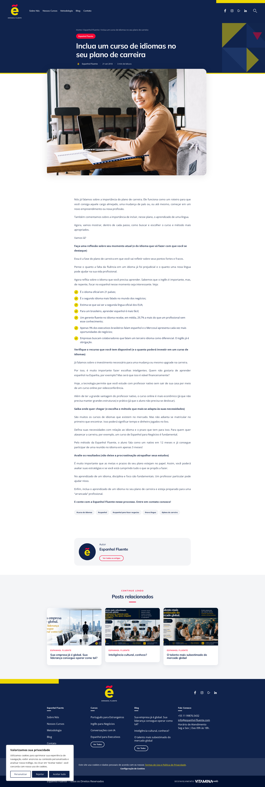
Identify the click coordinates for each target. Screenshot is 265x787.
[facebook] (225, 10)
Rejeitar (40, 774)
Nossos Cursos (50, 10)
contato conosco (159, 502)
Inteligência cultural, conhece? (151, 730)
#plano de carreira (170, 512)
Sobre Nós (34, 10)
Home (79, 29)
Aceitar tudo (59, 774)
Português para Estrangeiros (107, 717)
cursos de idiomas (104, 417)
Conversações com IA (103, 730)
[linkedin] (245, 10)
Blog (78, 10)
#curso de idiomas (84, 512)
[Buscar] (255, 11)
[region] (40, 763)
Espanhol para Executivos (105, 737)
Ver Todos (97, 744)
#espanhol (102, 512)
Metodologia (66, 10)
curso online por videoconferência (103, 388)
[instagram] (232, 10)
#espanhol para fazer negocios (126, 512)
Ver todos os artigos (111, 558)
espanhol (104, 284)
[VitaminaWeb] (206, 781)
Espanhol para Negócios (145, 434)
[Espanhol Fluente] (15, 10)
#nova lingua (150, 512)
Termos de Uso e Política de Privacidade (165, 764)
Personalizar (20, 774)
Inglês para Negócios (103, 724)
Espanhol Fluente (91, 29)
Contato (87, 10)
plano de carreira (131, 199)
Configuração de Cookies (132, 768)
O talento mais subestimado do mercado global (152, 739)
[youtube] (238, 10)
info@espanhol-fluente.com (194, 720)
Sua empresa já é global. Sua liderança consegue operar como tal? (153, 721)
